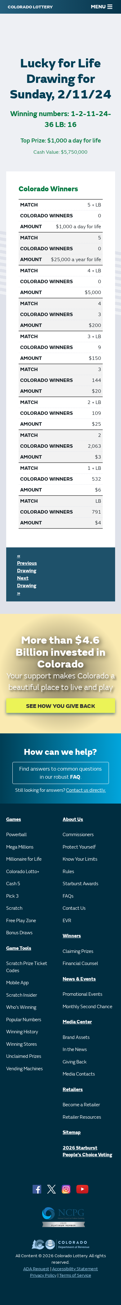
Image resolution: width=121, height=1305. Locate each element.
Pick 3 (12, 896)
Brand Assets (76, 1037)
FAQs (68, 896)
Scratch (14, 908)
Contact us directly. (86, 790)
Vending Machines (24, 1069)
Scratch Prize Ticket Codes (26, 967)
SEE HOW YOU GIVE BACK (60, 706)
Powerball (16, 835)
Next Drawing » (26, 585)
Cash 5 (13, 884)
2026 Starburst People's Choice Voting (87, 1151)
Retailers (73, 1090)
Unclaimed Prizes (23, 1056)
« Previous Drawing (27, 563)
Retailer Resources (82, 1117)
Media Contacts (79, 1074)
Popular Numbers (23, 1020)
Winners (72, 936)
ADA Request (36, 1268)
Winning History (22, 1032)
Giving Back (75, 1062)
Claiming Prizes (78, 951)
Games (13, 819)
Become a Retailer (81, 1105)
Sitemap (72, 1132)
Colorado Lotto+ (22, 872)
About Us (73, 819)
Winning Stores (21, 1044)
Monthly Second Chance (87, 1007)
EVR (67, 921)
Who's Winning (21, 1007)
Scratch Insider (21, 995)
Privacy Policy (43, 1275)
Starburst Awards (80, 884)
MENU (98, 7)
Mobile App (17, 983)
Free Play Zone (21, 921)
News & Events (79, 979)
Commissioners (78, 835)
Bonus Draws (19, 933)
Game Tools (18, 948)
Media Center (77, 1022)
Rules (68, 872)
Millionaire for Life (24, 859)
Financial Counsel (80, 964)
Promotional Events (82, 994)
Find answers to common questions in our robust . (60, 773)
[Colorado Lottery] (30, 7)
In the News (75, 1050)
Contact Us (74, 908)
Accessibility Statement (75, 1268)
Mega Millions (20, 847)
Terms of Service (75, 1275)
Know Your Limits (80, 859)
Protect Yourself (79, 847)
